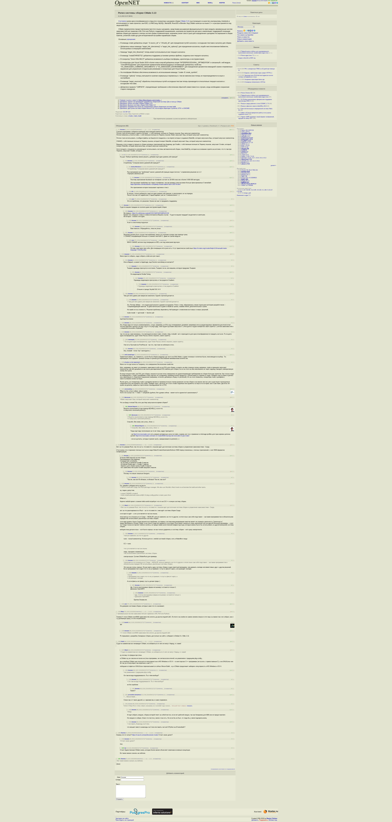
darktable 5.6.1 (245, 136)
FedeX (122, 641)
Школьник (127, 397)
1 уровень (205, 126)
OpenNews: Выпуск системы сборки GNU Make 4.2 (138, 105)
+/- (219, 126)
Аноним (122, 129)
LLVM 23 (244, 150)
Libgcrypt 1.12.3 (246, 135)
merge (246, 193)
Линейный (213, 126)
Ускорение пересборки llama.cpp (254, 79)
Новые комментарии (244, 39)
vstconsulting (128, 389)
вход (258, 0)
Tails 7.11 (244, 176)
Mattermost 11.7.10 (247, 142)
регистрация (264, 0)
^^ (138, 154)
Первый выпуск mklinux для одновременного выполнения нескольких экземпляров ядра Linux (253, 52)
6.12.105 (253, 190)
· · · (147, 129)
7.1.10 (243, 190)
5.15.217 (269, 190)
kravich (126, 622)
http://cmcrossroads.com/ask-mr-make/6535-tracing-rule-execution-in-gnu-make (162, 436)
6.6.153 (259, 190)
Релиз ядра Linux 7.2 (247, 55)
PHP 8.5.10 (244, 147)
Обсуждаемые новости (256, 89)
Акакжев (126, 254)
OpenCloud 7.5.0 (246, 159)
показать (189, 706)
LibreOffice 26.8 (246, 133)
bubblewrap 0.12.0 (247, 138)
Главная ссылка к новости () (140, 100)
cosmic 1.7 (244, 151)
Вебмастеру (273, 820)
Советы (256, 65)
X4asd (126, 505)
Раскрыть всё (225, 126)
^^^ (141, 154)
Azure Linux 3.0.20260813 (249, 177)
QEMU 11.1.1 (245, 144)
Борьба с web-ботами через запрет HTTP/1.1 (258, 73)
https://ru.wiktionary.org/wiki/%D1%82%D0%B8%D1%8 (150, 213)
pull (249, 193)
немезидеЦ (131, 339)
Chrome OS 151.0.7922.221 (249, 170)
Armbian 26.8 (245, 171)
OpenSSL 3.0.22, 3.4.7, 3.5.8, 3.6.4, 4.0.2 (253, 158)
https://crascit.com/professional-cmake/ (145, 735)
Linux (245, 16)
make (135, 116)
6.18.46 (248, 190)
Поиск (234, 3)
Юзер (122, 611)
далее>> (273, 165)
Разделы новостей (243, 33)
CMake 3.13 (185, 21)
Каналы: (240, 31)
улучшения (131, 39)
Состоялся (122, 21)
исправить (225, 98)
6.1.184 (264, 190)
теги (238, 3)
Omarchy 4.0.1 (245, 173)
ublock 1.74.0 (245, 164)
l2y (125, 748)
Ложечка (123, 732)
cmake (130, 116)
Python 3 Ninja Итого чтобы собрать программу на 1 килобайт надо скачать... (158, 706)
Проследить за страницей (124, 820)
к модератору (156, 129)
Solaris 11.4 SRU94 (247, 185)
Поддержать (263, 820)
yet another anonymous (134, 694)
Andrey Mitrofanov (136, 166)
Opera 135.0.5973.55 (247, 130)
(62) (127, 126)
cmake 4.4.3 (245, 154)
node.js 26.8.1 (245, 132)
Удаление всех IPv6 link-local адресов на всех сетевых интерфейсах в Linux (255, 76)
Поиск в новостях (243, 37)
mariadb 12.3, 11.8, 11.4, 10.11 (250, 161)
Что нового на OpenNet (245, 35)
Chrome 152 (245, 148)
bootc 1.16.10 (245, 145)
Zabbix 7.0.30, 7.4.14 (247, 156)
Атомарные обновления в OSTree (254, 82)
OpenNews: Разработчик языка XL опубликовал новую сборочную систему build (148, 106)
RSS (232, 126)
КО (132, 191)
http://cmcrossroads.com (141, 434)
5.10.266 (239, 191)
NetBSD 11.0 (245, 182)
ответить (138, 129)
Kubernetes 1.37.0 (247, 139)
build (139, 116)
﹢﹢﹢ (143, 129)
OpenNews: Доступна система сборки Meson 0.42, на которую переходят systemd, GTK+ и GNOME (154, 108)
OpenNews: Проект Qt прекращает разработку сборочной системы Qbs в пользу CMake (151, 102)
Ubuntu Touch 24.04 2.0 (248, 184)
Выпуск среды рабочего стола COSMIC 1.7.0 (255, 103)
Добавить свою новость (245, 41)
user (133, 199)
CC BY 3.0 (126, 112)
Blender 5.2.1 (245, 162)
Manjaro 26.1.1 (245, 174)
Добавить (255, 820)
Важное (256, 47)
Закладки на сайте (122, 818)
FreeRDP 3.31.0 (246, 141)
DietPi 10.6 (244, 179)
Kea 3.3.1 (244, 153)
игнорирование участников (217, 769)
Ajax (199, 126)
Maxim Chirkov (272, 818)
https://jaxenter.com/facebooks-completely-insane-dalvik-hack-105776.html (155, 184)
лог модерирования (230, 769)
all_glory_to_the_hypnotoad (132, 362)
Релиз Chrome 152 (246, 93)
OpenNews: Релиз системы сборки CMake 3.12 (136, 103)
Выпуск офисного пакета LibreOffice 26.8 (253, 106)
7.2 (242, 193)
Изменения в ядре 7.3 (243, 195)
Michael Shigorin (132, 406)
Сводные (255, 33)
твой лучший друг (129, 354)
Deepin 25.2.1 (245, 180)
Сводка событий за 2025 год (246, 58)
